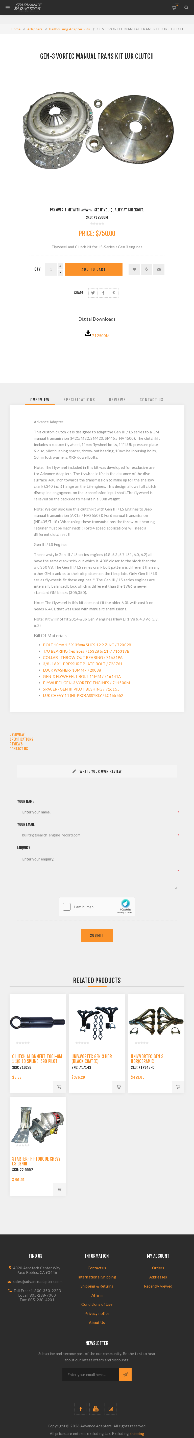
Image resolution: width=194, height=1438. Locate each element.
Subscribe (125, 1374)
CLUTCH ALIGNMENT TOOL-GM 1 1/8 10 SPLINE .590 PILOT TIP (37, 1061)
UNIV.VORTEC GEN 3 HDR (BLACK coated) (91, 1059)
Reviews (117, 399)
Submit (97, 935)
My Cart (177, 5)
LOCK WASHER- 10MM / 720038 (72, 670)
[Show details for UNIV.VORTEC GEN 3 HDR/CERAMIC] (156, 1022)
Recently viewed (158, 1286)
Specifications (79, 399)
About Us (97, 1322)
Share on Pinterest (113, 293)
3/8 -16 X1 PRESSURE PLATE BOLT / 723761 (83, 663)
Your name (25, 801)
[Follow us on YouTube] (95, 1409)
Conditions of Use (96, 1304)
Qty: (37, 269)
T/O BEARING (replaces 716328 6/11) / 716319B (86, 651)
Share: (79, 293)
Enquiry (23, 847)
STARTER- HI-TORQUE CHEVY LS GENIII (36, 1161)
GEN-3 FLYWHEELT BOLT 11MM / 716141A (82, 676)
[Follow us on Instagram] (110, 1409)
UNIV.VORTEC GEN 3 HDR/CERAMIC (147, 1059)
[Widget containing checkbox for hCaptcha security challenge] (97, 906)
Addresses (158, 1277)
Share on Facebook (103, 293)
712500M (100, 335)
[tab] (40, 400)
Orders (158, 1268)
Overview (40, 399)
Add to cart (94, 269)
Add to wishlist (134, 269)
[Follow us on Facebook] (80, 1409)
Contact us (97, 1268)
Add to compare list (146, 269)
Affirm (97, 1295)
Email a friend (158, 269)
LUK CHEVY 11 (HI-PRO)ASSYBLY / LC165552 (83, 695)
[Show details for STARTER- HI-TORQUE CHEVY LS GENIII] (37, 1125)
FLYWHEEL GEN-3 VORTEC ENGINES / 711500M (86, 682)
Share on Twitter (93, 293)
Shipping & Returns (97, 1286)
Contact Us (152, 399)
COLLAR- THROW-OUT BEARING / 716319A (83, 657)
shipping (137, 1433)
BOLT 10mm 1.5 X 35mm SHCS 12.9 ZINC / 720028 (87, 645)
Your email (26, 824)
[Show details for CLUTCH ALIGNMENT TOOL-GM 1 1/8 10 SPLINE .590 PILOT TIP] (37, 1022)
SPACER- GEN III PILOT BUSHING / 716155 (81, 689)
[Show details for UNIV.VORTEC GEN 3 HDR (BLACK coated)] (97, 1022)
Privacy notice (96, 1313)
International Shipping (97, 1277)
